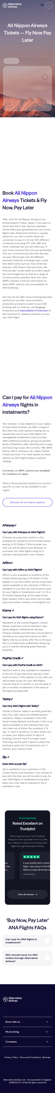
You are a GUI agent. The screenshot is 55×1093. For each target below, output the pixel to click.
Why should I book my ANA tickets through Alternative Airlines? (22, 958)
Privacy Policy (11, 1057)
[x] (31, 1000)
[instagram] (43, 1000)
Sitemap (46, 1057)
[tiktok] (37, 1000)
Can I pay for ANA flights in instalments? (21, 941)
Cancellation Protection (34, 310)
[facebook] (25, 1000)
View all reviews (26, 894)
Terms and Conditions (30, 1057)
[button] (49, 5)
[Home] (12, 5)
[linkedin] (25, 1006)
